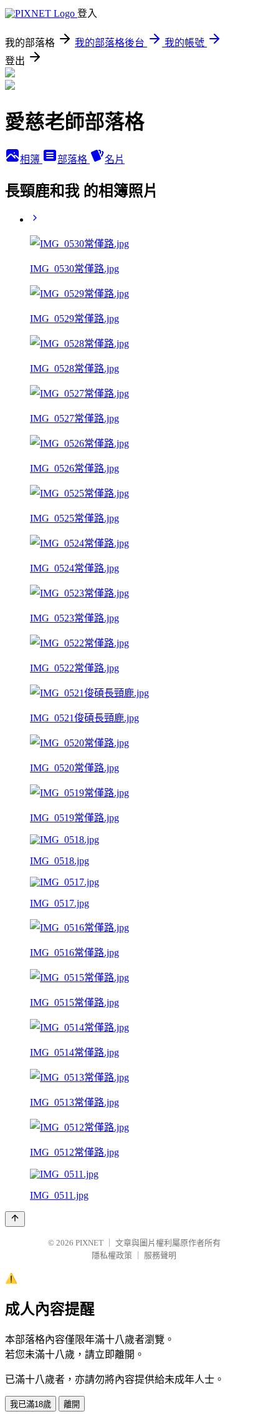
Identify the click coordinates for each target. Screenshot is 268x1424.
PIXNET (89, 1242)
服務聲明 (160, 1255)
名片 (115, 159)
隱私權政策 (112, 1255)
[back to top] (15, 1219)
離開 (72, 1404)
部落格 (73, 159)
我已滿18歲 (30, 1404)
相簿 (31, 159)
